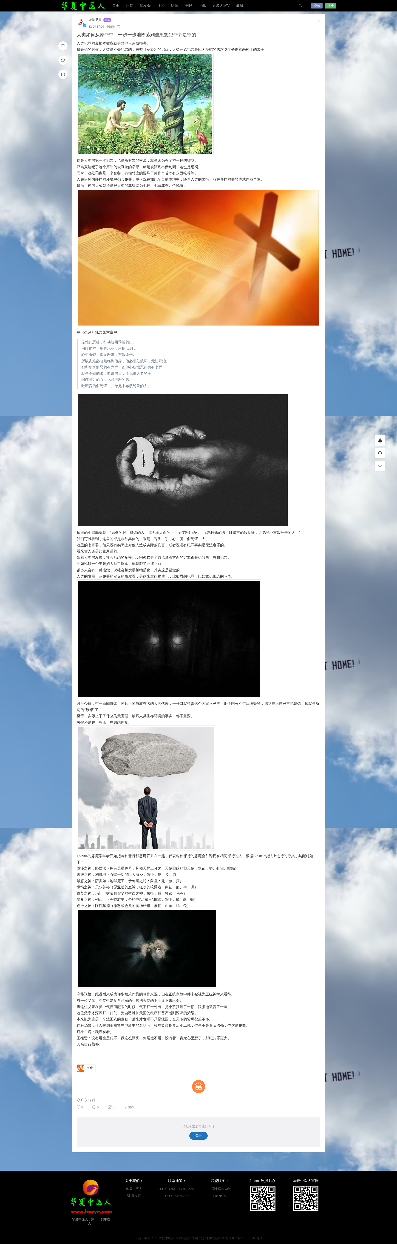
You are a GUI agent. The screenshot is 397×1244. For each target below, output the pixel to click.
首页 (115, 6)
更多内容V (221, 6)
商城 (240, 6)
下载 (202, 6)
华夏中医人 (84, 5)
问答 (129, 6)
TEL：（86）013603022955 (177, 1189)
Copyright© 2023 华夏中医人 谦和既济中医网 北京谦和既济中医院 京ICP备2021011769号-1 (198, 1238)
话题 (174, 6)
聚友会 (145, 6)
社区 (160, 6)
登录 (317, 5)
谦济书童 (95, 20)
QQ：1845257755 (177, 1196)
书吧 (188, 6)
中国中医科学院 (220, 1189)
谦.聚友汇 (134, 1196)
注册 (330, 5)
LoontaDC (220, 1196)
